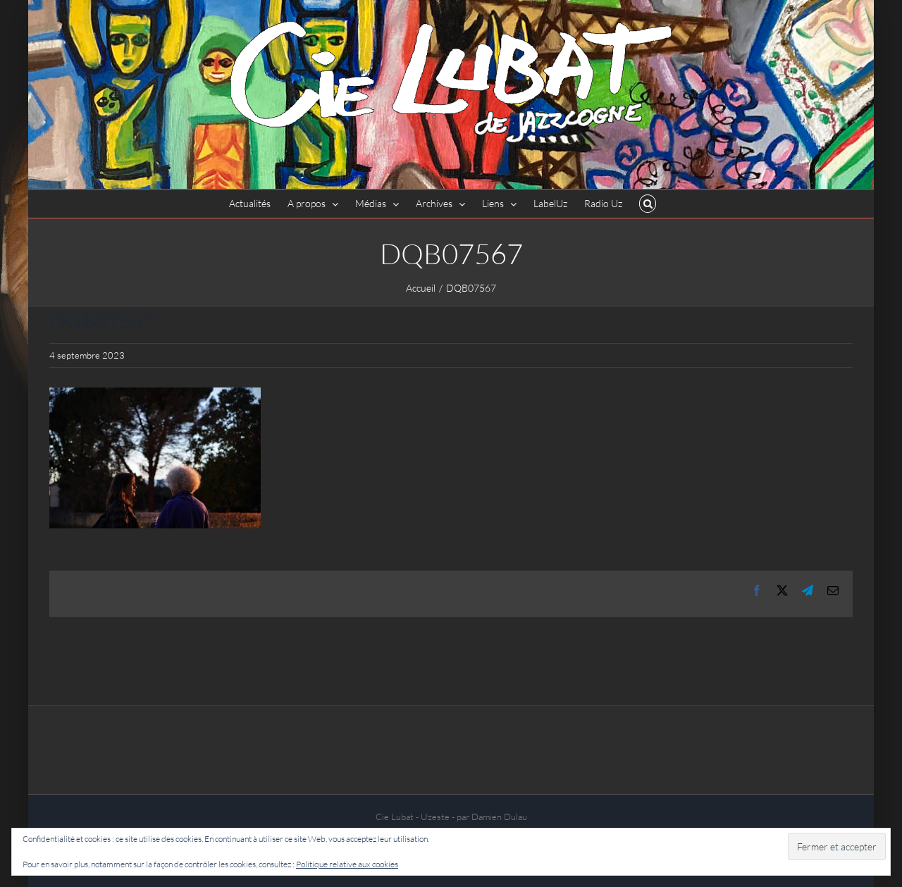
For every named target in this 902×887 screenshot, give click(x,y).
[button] (648, 204)
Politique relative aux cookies (347, 864)
